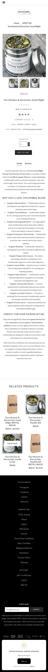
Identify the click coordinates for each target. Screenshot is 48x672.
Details (19, 163)
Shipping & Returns (24, 548)
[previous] (6, 55)
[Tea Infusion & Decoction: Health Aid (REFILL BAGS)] (35, 443)
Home (16, 23)
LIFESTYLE (27, 23)
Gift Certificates (24, 575)
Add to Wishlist (24, 109)
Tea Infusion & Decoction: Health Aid (35, 420)
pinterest (24, 501)
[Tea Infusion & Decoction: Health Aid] (35, 404)
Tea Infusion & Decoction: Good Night (24, 26)
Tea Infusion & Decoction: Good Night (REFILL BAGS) (12, 421)
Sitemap (24, 562)
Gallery (24, 524)
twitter (24, 497)
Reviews (28, 163)
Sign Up (24, 585)
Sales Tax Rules (24, 543)
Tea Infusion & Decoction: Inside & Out (12, 459)
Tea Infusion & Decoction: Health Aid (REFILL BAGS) (35, 460)
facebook (24, 492)
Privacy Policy (24, 557)
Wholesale (24, 529)
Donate (24, 533)
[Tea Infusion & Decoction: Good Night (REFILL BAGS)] (12, 404)
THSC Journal (24, 514)
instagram (24, 487)
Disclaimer (24, 553)
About (24, 519)
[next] (42, 55)
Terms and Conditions (24, 538)
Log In (24, 580)
